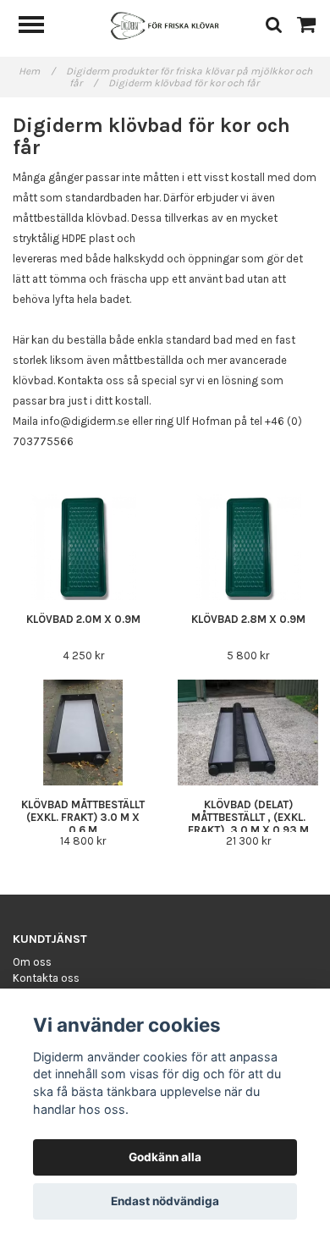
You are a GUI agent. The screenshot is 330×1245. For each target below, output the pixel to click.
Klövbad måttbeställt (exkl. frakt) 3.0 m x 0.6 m (83, 817)
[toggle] (40, 26)
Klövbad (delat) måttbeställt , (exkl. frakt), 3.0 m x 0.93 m (248, 817)
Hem (37, 71)
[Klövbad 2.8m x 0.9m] (248, 547)
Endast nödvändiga (165, 1201)
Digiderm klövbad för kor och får (184, 83)
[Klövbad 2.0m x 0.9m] (83, 547)
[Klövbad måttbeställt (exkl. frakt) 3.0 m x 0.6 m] (83, 732)
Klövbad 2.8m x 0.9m (248, 619)
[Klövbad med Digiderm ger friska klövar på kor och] (164, 25)
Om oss (32, 962)
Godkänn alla (165, 1157)
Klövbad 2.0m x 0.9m (83, 619)
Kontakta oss (46, 978)
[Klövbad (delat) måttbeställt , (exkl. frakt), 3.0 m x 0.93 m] (248, 732)
